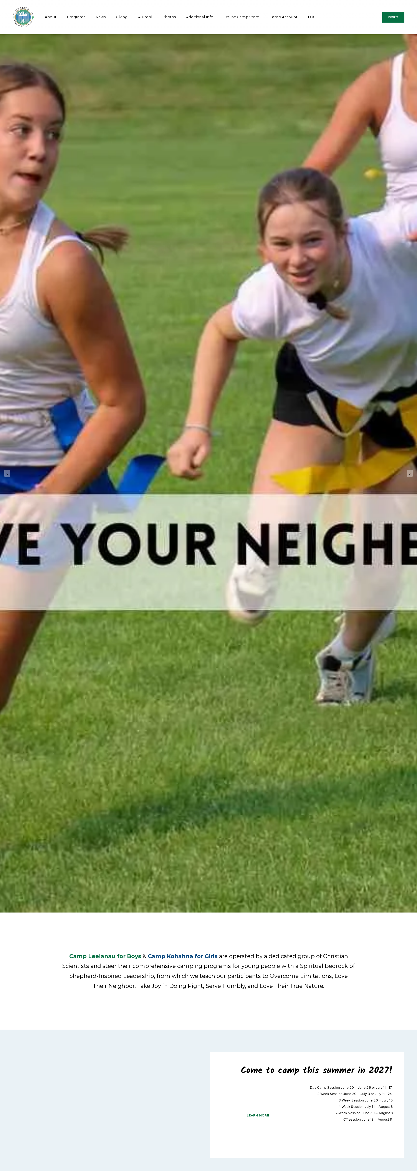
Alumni (145, 17)
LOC (312, 17)
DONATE (393, 17)
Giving (122, 17)
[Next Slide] (410, 473)
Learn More (258, 1115)
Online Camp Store (241, 17)
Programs (76, 17)
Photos (169, 17)
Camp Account (284, 17)
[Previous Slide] (7, 473)
